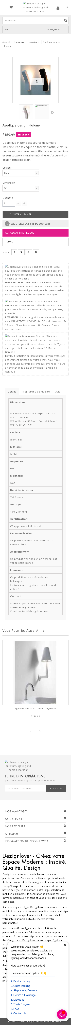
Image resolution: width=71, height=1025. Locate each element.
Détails (12, 391)
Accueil (6, 41)
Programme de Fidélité (36, 391)
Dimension (9, 182)
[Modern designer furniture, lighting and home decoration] (35, 7)
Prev (31, 731)
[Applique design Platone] (35, 80)
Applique (34, 42)
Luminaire (20, 42)
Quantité (7, 197)
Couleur (7, 167)
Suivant (52, 112)
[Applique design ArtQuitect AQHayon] (35, 672)
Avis (57, 391)
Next (40, 731)
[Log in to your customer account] (58, 7)
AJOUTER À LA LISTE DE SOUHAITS (31, 223)
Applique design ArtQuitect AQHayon (35, 708)
